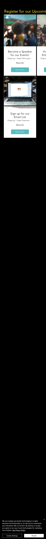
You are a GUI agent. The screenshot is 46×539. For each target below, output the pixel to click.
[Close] (43, 520)
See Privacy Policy (18, 530)
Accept (34, 536)
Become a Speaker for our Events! (20, 53)
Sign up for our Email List (19, 115)
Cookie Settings (12, 536)
